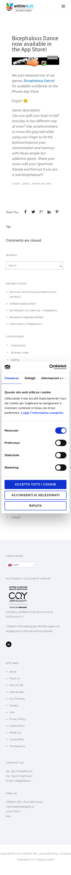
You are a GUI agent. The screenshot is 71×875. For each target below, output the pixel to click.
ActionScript (18, 345)
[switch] (60, 443)
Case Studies (16, 691)
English (15, 564)
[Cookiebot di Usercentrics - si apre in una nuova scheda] (50, 367)
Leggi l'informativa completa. (42, 412)
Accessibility (16, 739)
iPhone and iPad (41, 183)
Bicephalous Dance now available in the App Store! (35, 43)
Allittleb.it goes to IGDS (22, 303)
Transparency (17, 746)
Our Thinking (17, 698)
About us (14, 678)
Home (12, 671)
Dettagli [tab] (30, 378)
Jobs (12, 712)
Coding (15, 359)
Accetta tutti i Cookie (35, 484)
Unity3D (16, 517)
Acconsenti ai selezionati (35, 495)
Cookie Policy (17, 725)
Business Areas (20, 352)
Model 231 (15, 732)
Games (25, 183)
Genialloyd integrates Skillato (26, 317)
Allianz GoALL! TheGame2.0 (25, 323)
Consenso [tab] (12, 378)
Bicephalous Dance (39, 81)
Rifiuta (35, 505)
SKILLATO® (16, 685)
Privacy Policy (17, 719)
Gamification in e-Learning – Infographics (33, 310)
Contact (13, 705)
